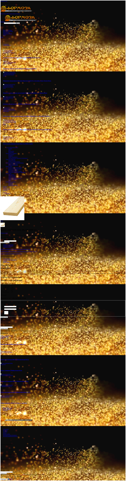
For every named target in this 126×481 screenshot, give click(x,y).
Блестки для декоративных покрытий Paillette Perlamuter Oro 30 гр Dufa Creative (26, 116)
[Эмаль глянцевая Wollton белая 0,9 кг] (7, 364)
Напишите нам (4, 1)
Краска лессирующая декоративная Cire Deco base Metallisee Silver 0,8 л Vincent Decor (27, 129)
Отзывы (5, 261)
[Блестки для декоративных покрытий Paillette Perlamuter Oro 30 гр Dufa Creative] (9, 111)
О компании (6, 429)
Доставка (5, 431)
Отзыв (6, 310)
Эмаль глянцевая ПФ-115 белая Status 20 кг (13, 344)
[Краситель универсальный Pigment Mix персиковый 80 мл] (9, 63)
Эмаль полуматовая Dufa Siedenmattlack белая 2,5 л (15, 392)
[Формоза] (18, 12)
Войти (4, 34)
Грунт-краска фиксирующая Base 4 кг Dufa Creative (18, 143)
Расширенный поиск (7, 407)
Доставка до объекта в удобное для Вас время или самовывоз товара (16, 249)
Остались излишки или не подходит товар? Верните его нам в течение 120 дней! (19, 251)
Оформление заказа (7, 33)
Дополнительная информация (10, 259)
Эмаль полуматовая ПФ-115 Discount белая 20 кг (15, 381)
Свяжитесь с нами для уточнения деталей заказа (11, 253)
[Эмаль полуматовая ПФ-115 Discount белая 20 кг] (7, 375)
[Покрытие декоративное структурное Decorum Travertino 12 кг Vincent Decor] (9, 88)
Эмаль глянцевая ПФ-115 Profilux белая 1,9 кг (14, 403)
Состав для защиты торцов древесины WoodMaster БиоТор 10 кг (21, 57)
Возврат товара (6, 434)
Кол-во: (2, 241)
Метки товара (6, 262)
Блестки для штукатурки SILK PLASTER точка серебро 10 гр (21, 104)
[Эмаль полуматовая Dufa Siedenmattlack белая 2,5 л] (7, 386)
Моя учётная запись (7, 30)
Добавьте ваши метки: (5, 325)
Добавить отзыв (4, 233)
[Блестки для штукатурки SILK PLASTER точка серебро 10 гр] (9, 99)
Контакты (5, 410)
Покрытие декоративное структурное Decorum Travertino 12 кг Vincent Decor (25, 93)
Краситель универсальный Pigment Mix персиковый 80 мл (20, 68)
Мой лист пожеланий (8, 31)
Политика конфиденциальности (10, 436)
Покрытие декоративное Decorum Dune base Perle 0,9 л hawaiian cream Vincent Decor (27, 80)
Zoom (2, 221)
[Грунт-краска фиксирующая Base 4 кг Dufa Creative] (9, 138)
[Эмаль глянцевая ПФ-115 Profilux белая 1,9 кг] (7, 397)
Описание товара (7, 258)
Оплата (4, 432)
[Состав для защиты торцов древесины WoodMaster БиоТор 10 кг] (9, 52)
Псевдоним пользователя (10, 305)
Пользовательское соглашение (10, 435)
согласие (22, 474)
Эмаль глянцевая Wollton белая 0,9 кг (11, 370)
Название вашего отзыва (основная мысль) (14, 307)
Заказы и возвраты (7, 409)
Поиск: (2, 23)
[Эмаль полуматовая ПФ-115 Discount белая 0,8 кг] (7, 353)
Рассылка (3, 470)
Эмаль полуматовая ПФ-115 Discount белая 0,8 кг (15, 359)
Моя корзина (6, 32)
